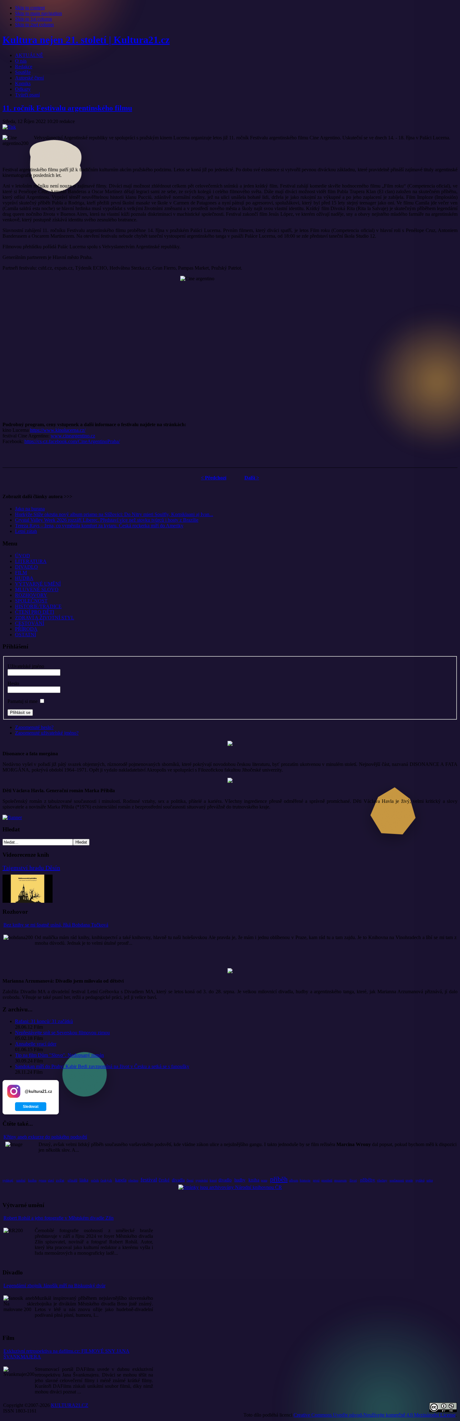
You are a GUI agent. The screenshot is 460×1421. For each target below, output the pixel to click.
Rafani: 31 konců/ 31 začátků (44, 1021)
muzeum (340, 1180)
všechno (133, 1180)
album (293, 1180)
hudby (239, 1180)
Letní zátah (26, 531)
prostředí (326, 1180)
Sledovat (30, 1106)
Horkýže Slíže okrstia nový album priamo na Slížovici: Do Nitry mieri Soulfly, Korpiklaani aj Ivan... (114, 514)
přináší (72, 1180)
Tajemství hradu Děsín (31, 867)
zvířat (60, 1180)
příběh (279, 1179)
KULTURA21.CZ (69, 1405)
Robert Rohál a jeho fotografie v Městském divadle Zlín (58, 1218)
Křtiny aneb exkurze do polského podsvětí (45, 1136)
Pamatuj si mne (23, 701)
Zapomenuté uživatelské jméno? (47, 733)
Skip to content (30, 7)
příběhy (367, 1179)
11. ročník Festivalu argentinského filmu (67, 108)
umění (20, 1180)
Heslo (13, 683)
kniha (253, 1179)
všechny (382, 1180)
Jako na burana (30, 508)
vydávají (8, 1180)
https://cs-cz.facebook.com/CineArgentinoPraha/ (72, 441)
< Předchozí (213, 477)
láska (83, 1180)
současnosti (397, 1180)
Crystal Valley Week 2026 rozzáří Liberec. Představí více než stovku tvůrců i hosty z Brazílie (106, 520)
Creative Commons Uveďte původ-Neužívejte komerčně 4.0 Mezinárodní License (375, 1415)
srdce (430, 1180)
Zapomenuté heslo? (34, 727)
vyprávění (202, 1180)
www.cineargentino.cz (73, 435)
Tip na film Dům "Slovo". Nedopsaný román (59, 1055)
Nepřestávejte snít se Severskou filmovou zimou (62, 1032)
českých (106, 1180)
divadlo (225, 1180)
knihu (32, 1180)
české (164, 1179)
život (353, 1180)
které (213, 1180)
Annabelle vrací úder (35, 1043)
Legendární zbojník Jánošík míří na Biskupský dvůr (54, 1285)
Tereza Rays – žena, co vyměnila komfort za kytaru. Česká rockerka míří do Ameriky (99, 525)
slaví (51, 1180)
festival (149, 1179)
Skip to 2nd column (34, 24)
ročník (95, 1180)
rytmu (42, 1180)
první (316, 1180)
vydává (420, 1180)
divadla (178, 1180)
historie (305, 1180)
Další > (251, 477)
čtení (190, 1180)
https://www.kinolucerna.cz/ (57, 430)
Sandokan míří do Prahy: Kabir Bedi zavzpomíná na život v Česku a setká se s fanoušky (102, 1066)
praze (264, 1180)
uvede (409, 1180)
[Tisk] (9, 127)
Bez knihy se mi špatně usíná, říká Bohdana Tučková (55, 925)
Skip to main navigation (38, 13)
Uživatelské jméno (26, 666)
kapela (120, 1180)
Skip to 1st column (33, 19)
